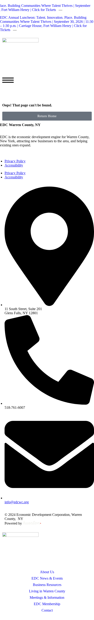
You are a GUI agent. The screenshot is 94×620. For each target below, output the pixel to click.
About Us (47, 572)
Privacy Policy (15, 161)
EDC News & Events (47, 578)
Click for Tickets (43, 10)
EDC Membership (47, 604)
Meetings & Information (47, 597)
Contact (47, 610)
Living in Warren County (47, 591)
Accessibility (14, 165)
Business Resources (47, 585)
